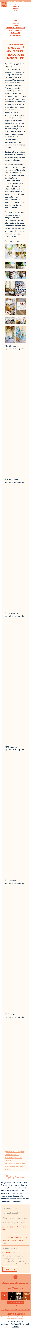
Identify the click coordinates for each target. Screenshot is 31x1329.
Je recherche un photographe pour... (14, 1228)
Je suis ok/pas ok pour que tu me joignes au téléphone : (14, 1238)
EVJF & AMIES (15, 33)
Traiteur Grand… (11, 236)
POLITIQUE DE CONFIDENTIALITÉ (15, 1309)
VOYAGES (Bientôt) (16, 35)
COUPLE (15, 25)
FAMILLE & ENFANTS (15, 30)
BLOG (15, 20)
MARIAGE (15, 23)
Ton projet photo (9, 1252)
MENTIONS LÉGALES (15, 1314)
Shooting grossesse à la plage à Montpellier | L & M (15, 1166)
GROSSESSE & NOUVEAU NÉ (15, 28)
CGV (15, 1305)
